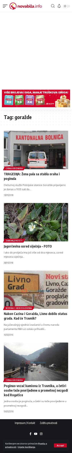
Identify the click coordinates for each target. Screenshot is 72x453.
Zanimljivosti (14, 240)
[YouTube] (36, 434)
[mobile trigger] (6, 6)
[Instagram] (41, 434)
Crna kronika (14, 168)
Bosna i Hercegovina (19, 308)
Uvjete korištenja (26, 447)
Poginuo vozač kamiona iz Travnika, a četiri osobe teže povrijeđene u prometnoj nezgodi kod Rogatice (36, 390)
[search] (52, 6)
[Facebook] (30, 434)
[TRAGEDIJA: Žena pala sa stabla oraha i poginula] (36, 150)
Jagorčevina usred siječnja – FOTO (28, 246)
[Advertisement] (36, 50)
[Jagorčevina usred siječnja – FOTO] (36, 222)
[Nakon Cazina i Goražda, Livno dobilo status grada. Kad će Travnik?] (36, 289)
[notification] (59, 6)
